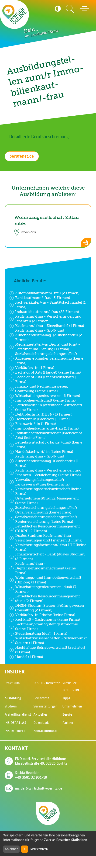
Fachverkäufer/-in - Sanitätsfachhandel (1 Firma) (50, 304)
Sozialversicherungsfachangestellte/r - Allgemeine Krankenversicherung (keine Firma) (49, 358)
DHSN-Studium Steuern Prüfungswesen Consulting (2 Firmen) (49, 607)
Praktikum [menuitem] (12, 683)
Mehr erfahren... (40, 849)
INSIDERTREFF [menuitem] (15, 731)
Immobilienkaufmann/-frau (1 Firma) (47, 428)
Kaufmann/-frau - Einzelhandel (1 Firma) (49, 326)
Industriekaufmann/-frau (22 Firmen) (47, 312)
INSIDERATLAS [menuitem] (15, 722)
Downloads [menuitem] (41, 722)
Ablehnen (11, 849)
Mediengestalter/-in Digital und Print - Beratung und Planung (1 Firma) (47, 346)
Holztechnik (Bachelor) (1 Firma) (42, 419)
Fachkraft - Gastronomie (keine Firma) (47, 619)
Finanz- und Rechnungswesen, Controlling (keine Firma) (41, 388)
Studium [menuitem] (11, 706)
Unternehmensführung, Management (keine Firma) (47, 500)
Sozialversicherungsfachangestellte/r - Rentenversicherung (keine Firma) (47, 519)
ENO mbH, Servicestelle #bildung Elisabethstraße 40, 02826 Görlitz (41, 761)
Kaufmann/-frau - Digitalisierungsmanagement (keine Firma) (45, 568)
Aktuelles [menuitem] (41, 714)
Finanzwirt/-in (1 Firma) (35, 424)
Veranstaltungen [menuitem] (45, 706)
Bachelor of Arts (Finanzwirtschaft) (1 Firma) (46, 379)
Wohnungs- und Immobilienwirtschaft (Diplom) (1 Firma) (48, 579)
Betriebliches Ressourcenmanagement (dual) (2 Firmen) (47, 598)
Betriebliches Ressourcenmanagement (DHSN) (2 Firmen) (47, 528)
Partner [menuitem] (67, 722)
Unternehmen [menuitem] (72, 706)
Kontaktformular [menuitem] (46, 731)
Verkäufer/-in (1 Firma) (34, 368)
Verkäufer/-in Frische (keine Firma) (45, 615)
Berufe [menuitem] (67, 714)
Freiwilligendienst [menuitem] (18, 714)
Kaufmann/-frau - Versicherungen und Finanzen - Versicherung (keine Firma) (48, 472)
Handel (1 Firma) (29, 657)
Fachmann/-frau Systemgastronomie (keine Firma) (46, 626)
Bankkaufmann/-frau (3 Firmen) (42, 298)
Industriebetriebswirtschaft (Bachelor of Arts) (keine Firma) (48, 435)
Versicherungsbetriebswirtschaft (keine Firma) (48, 491)
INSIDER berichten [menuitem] (47, 683)
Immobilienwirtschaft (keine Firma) (45, 400)
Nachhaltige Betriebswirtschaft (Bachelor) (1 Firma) (50, 649)
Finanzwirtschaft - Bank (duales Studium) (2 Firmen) (50, 556)
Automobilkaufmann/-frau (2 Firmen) (47, 293)
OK (25, 849)
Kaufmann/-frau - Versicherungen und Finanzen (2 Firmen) (48, 318)
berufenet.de (22, 156)
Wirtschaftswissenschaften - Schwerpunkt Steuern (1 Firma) (51, 640)
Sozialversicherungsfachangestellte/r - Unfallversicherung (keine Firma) (47, 510)
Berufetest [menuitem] (41, 698)
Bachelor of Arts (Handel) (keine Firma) (48, 372)
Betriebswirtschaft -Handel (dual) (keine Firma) (48, 444)
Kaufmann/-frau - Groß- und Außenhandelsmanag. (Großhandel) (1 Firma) (47, 461)
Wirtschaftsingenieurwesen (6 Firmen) (47, 396)
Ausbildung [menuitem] (13, 698)
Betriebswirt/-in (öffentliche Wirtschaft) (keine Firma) (48, 407)
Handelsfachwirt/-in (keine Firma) (44, 452)
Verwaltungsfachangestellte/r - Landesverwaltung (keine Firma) (42, 482)
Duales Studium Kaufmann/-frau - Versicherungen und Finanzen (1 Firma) (48, 538)
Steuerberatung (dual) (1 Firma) (41, 633)
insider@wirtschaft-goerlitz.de (38, 788)
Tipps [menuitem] (66, 698)
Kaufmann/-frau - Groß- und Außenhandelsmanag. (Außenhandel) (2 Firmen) (48, 335)
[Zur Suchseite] (70, 9)
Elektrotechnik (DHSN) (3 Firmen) (43, 414)
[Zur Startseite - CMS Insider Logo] (14, 14)
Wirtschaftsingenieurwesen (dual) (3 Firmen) (45, 589)
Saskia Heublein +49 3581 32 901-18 (31, 775)
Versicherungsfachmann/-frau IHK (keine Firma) (50, 547)
